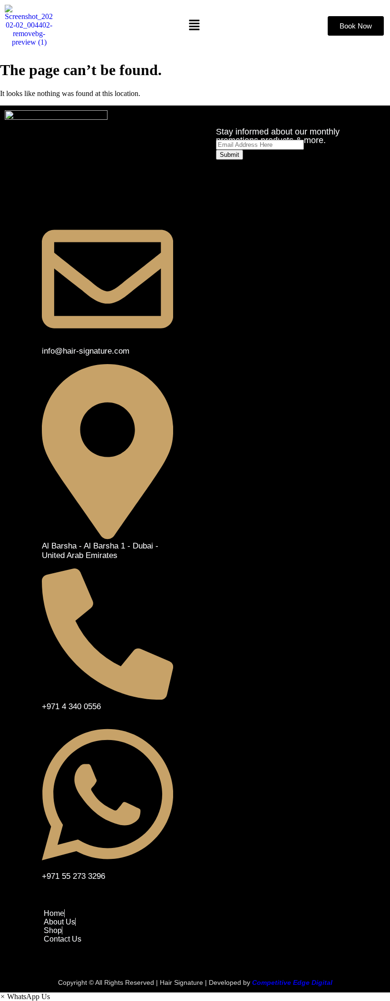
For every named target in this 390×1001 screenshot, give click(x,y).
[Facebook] (248, 188)
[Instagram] (222, 188)
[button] (194, 25)
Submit (229, 154)
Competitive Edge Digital (292, 982)
